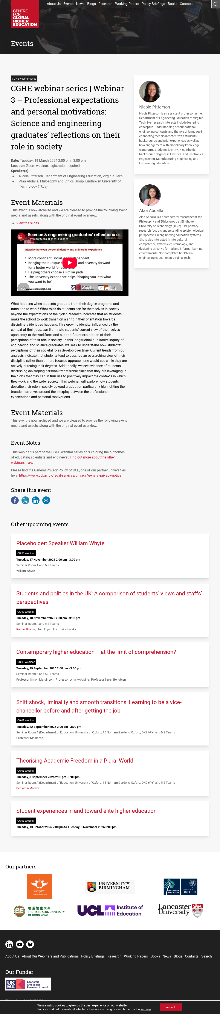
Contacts (186, 3)
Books (172, 3)
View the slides (27, 223)
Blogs (91, 3)
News (80, 3)
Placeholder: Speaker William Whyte (60, 543)
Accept (170, 1007)
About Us (54, 3)
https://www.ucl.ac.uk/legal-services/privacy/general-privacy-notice (70, 475)
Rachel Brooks (25, 629)
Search (206, 956)
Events (68, 3)
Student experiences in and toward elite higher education (86, 810)
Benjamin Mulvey (27, 788)
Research (105, 3)
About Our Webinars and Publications (50, 956)
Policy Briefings (153, 3)
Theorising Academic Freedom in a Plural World (74, 760)
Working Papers (127, 3)
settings (146, 1009)
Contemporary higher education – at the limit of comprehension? (96, 651)
